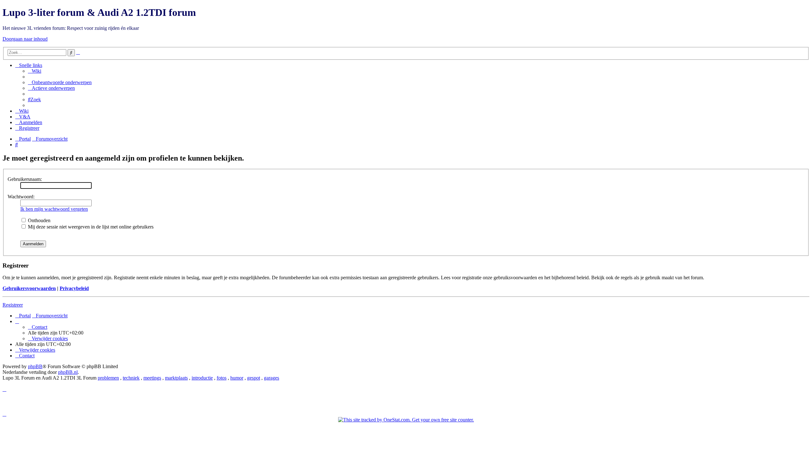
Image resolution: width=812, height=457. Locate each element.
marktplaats (176, 378)
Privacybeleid (74, 288)
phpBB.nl (68, 372)
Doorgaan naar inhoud (25, 39)
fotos (221, 378)
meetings (152, 378)
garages (271, 378)
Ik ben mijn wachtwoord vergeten (54, 209)
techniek (131, 378)
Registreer (13, 305)
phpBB (35, 366)
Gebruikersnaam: (25, 179)
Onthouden (38, 220)
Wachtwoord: (21, 196)
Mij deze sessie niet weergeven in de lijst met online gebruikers (90, 226)
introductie (202, 378)
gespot (253, 378)
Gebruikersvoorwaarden (29, 288)
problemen (108, 378)
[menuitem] (34, 71)
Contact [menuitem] (39, 327)
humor (236, 378)
